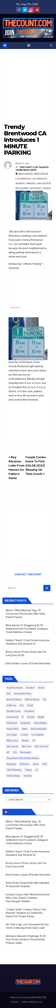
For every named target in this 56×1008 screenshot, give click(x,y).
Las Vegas (12, 734)
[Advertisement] (28, 91)
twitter (28, 770)
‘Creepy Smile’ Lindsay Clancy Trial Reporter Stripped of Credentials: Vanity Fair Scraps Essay (26, 913)
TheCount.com (19, 812)
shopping (11, 764)
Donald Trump (14, 711)
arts (9, 693)
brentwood (25, 174)
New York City (41, 746)
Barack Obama (14, 699)
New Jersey (12, 746)
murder (25, 740)
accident (30, 687)
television (24, 764)
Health (41, 717)
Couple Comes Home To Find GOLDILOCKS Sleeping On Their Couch (35, 465)
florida (30, 717)
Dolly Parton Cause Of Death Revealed (28, 663)
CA (44, 699)
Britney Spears (32, 699)
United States (13, 776)
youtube (27, 776)
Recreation (25, 752)
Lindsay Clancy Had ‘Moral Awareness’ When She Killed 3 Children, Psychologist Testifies (28, 898)
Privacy (15, 1002)
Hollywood (12, 723)
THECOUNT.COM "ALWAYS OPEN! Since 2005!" (32, 168)
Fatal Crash (12, 717)
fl (23, 717)
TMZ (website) (14, 770)
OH (14, 752)
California (11, 705)
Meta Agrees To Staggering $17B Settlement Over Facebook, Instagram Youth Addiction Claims (27, 628)
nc (34, 740)
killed (24, 729)
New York (26, 746)
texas (36, 764)
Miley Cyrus (12, 740)
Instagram (25, 723)
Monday (20, 183)
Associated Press (22, 693)
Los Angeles (39, 178)
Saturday (35, 188)
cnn (22, 705)
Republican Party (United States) (23, 758)
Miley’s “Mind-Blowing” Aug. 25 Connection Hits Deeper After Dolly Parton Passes (25, 613)
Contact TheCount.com (31, 1002)
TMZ (44, 764)
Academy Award (15, 687)
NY (8, 752)
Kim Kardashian (39, 729)
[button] (51, 45)
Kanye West (13, 729)
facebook (29, 711)
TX (36, 770)
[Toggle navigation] (28, 45)
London (24, 734)
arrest (41, 687)
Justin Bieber (40, 723)
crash (30, 705)
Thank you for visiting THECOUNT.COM (28, 997)
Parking (31, 183)
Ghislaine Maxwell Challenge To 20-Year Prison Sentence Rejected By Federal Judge (26, 939)
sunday (46, 188)
